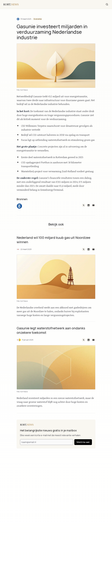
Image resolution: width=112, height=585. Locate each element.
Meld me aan (83, 442)
